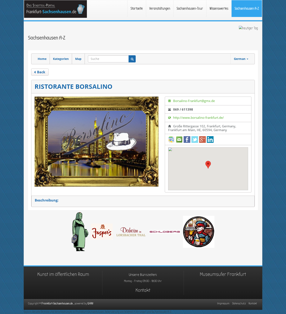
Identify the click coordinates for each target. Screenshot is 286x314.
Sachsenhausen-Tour (190, 8)
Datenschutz (239, 303)
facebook (187, 139)
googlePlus (202, 139)
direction (171, 139)
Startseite (137, 8)
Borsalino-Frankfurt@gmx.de (193, 101)
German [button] (240, 59)
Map (78, 59)
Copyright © (58, 303)
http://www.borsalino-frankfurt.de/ (198, 117)
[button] (208, 165)
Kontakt (142, 290)
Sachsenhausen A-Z (247, 8)
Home (42, 59)
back (40, 72)
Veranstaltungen (159, 8)
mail (179, 139)
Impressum (223, 303)
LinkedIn (210, 139)
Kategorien (61, 59)
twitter (194, 139)
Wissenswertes (219, 8)
